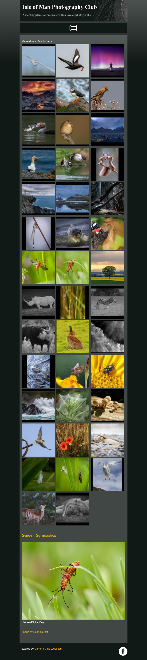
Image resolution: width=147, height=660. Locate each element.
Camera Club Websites (48, 648)
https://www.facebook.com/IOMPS (123, 651)
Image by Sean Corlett (35, 631)
